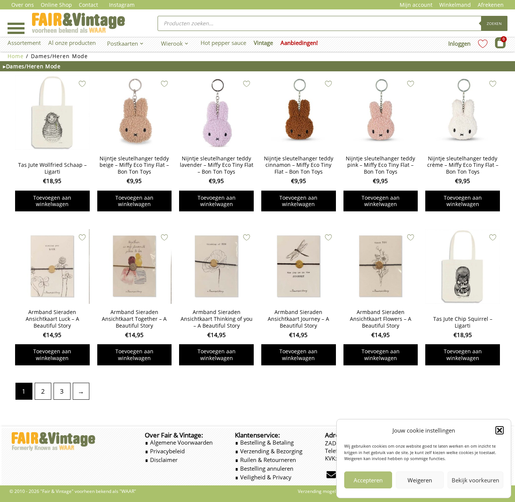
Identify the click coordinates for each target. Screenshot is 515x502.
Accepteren (368, 480)
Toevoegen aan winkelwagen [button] (52, 201)
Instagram (122, 4)
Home (16, 56)
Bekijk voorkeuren (475, 480)
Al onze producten (72, 42)
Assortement (24, 42)
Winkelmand (455, 5)
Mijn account (416, 5)
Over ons (22, 5)
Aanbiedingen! (299, 42)
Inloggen (459, 43)
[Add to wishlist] (82, 84)
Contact (88, 5)
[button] (499, 430)
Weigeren (420, 480)
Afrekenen (491, 5)
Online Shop (56, 5)
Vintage (263, 42)
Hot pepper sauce (223, 42)
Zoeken (494, 23)
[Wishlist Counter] (482, 43)
